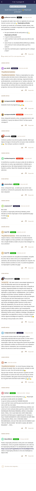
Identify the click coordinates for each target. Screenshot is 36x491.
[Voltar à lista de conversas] (1, 2)
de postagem (17, 2)
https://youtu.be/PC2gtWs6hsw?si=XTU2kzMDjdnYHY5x (17, 448)
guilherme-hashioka (9, 72)
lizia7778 (5, 282)
